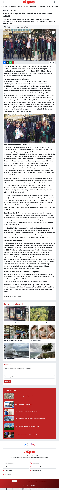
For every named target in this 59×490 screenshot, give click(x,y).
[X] (28, 444)
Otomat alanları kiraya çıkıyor (12, 322)
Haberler (5, 10)
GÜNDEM (4, 6)
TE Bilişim (33, 485)
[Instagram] (31, 444)
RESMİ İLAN (41, 6)
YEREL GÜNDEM (23, 6)
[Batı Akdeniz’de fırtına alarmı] (42, 350)
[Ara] (54, 2)
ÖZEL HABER (12, 6)
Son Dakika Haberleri (37, 470)
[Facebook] (25, 444)
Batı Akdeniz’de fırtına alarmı (38, 358)
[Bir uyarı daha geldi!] (16, 350)
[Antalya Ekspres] (29, 2)
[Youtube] (33, 444)
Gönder (7, 381)
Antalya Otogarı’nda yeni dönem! (13, 340)
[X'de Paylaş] (7, 62)
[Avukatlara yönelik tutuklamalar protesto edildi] (29, 45)
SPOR (48, 6)
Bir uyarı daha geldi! (9, 358)
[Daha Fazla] (13, 62)
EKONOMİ (55, 6)
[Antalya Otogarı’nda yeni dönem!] (16, 332)
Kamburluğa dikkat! (35, 340)
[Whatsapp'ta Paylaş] (10, 62)
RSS (16, 481)
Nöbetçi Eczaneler (9, 463)
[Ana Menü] (3, 2)
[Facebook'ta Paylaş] (4, 62)
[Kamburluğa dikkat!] (42, 332)
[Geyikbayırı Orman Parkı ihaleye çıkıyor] (42, 313)
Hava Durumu (35, 463)
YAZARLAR (33, 6)
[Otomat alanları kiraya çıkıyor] (16, 313)
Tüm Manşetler (8, 470)
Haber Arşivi (8, 474)
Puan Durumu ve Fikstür (37, 466)
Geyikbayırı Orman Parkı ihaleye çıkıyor (40, 322)
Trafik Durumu (8, 466)
